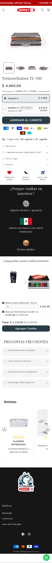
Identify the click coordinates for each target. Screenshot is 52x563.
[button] (3, 10)
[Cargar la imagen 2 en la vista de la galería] (20, 68)
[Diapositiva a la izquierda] (1, 68)
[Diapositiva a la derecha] (50, 68)
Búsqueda (7, 513)
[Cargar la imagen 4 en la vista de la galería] (43, 68)
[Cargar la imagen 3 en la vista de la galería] (32, 68)
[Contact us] (46, 557)
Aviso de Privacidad (11, 524)
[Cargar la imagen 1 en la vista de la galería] (9, 68)
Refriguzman (25, 552)
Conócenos (7, 518)
